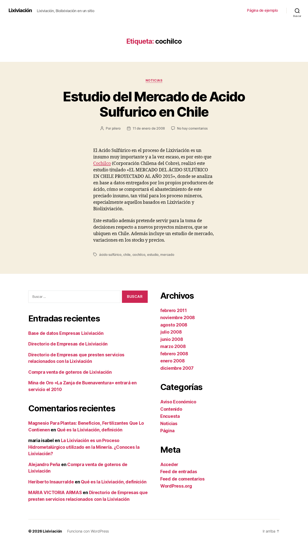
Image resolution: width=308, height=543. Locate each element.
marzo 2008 (173, 346)
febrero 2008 (174, 353)
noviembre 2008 (177, 317)
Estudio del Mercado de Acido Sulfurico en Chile (154, 104)
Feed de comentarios (182, 479)
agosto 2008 (173, 325)
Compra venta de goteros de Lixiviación (70, 372)
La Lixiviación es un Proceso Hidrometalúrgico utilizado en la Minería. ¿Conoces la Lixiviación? (84, 447)
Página (167, 430)
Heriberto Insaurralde (51, 481)
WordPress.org (176, 486)
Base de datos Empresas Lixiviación (66, 333)
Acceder (169, 464)
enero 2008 (172, 360)
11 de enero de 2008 (149, 128)
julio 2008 (171, 332)
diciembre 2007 (177, 368)
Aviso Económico (178, 401)
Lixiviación (20, 10)
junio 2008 (171, 339)
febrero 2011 (173, 310)
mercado (167, 254)
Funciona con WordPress (88, 531)
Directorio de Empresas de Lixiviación (67, 344)
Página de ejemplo (262, 10)
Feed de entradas (178, 471)
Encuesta (170, 416)
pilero (116, 128)
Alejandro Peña (44, 464)
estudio (153, 254)
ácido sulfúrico (110, 254)
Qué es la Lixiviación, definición (89, 429)
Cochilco (102, 163)
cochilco (138, 254)
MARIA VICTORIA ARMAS (55, 492)
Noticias (154, 80)
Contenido (171, 409)
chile (127, 254)
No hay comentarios (192, 128)
